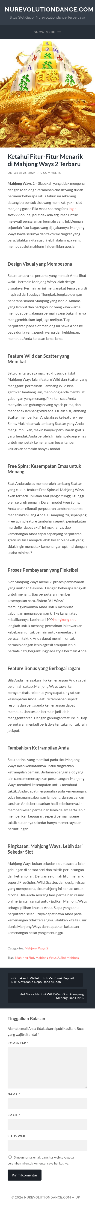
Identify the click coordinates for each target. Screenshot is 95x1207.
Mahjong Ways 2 (36, 948)
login (73, 208)
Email (14, 1115)
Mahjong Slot (24, 958)
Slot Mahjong (69, 958)
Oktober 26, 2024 (22, 172)
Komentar (18, 1043)
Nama (14, 1094)
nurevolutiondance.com (49, 9)
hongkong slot (64, 619)
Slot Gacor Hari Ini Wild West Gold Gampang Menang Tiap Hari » (52, 996)
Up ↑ (79, 1197)
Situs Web (16, 1136)
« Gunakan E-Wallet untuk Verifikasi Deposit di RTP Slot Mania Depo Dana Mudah (44, 980)
